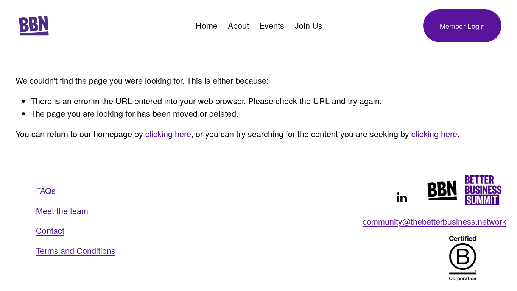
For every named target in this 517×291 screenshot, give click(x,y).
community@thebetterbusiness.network (434, 221)
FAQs (46, 190)
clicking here (168, 133)
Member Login (462, 26)
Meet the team (62, 210)
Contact (50, 230)
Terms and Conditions (75, 250)
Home (207, 25)
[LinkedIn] (402, 198)
